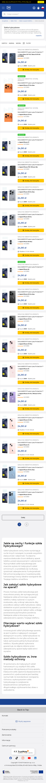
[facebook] (10, 759)
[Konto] (34, 8)
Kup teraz (41, 2)
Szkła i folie (14, 21)
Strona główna (4, 21)
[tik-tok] (17, 759)
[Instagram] (23, 759)
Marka (11, 43)
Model (18, 43)
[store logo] (8, 7)
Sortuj (4, 43)
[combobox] (23, 14)
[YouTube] (29, 758)
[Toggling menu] (3, 8)
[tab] (23, 729)
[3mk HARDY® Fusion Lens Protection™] (23, 60)
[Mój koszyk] (38, 8)
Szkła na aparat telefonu (25, 21)
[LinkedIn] (35, 758)
